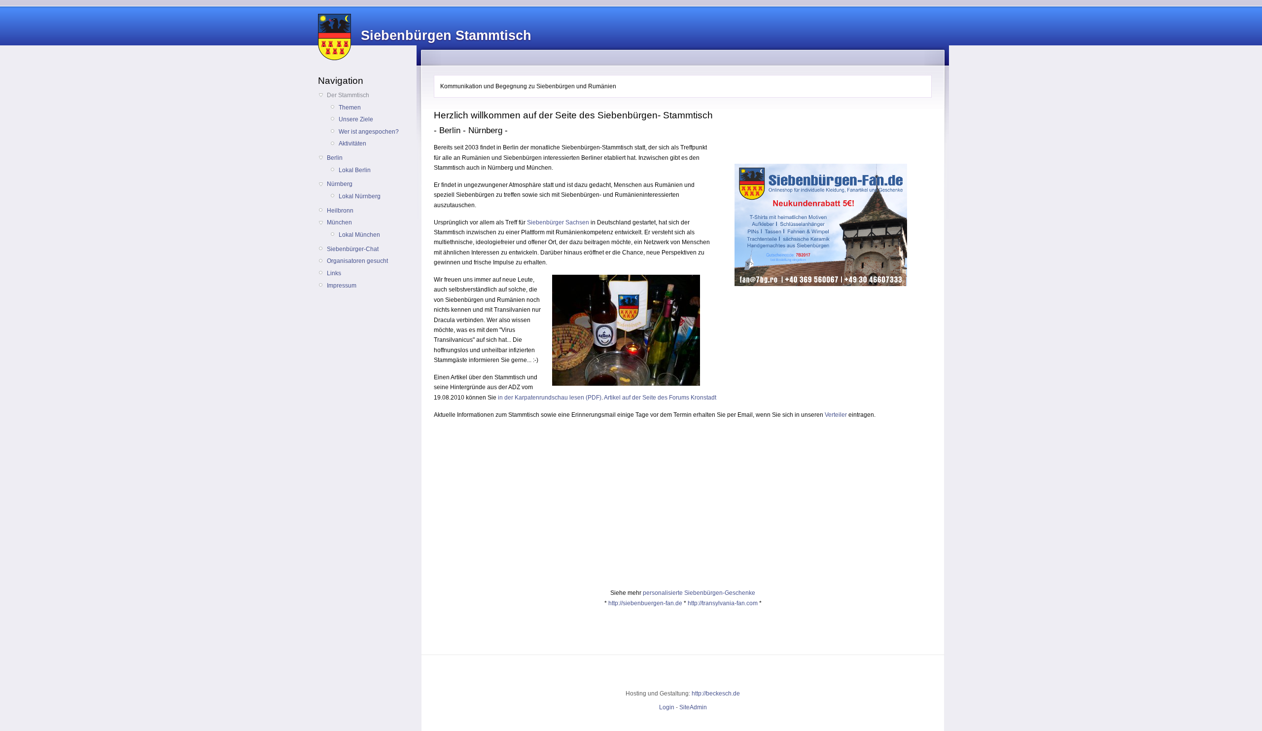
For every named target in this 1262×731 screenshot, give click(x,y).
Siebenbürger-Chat (353, 249)
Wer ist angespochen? (369, 131)
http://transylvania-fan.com (723, 603)
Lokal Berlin (355, 170)
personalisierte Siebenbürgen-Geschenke (699, 592)
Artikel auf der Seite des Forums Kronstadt (660, 397)
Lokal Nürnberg (360, 196)
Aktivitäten (352, 143)
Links (334, 273)
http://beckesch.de (716, 693)
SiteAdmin (693, 707)
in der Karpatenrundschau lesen (541, 397)
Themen (350, 107)
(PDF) (592, 397)
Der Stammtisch (348, 95)
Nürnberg (339, 184)
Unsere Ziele (356, 119)
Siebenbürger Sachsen (558, 222)
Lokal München (359, 234)
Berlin (335, 157)
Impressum (341, 285)
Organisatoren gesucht (357, 260)
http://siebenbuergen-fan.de (645, 603)
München (339, 222)
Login (666, 707)
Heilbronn (340, 210)
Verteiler (836, 414)
